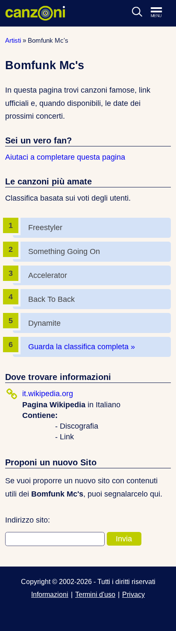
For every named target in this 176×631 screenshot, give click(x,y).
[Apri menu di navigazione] (160, 13)
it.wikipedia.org (47, 393)
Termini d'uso (95, 594)
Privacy (133, 594)
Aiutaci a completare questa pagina (65, 157)
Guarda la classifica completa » (81, 346)
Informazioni (49, 594)
